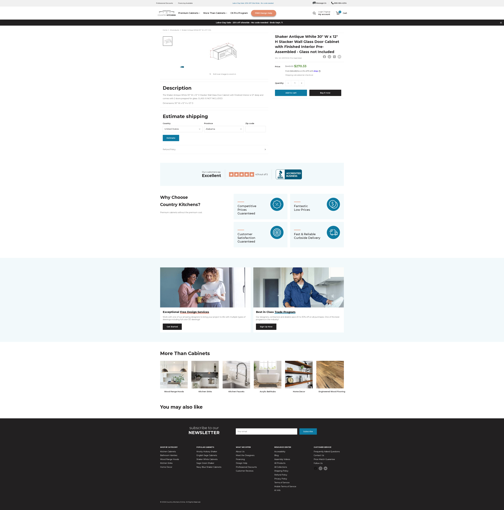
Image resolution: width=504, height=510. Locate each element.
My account (324, 14)
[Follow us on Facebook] (315, 469)
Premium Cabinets (188, 13)
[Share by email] (339, 57)
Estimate (171, 138)
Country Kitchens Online (175, 502)
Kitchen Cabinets (168, 451)
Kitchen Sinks (166, 463)
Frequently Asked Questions (327, 451)
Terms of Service (282, 482)
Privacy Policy (280, 479)
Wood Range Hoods (169, 459)
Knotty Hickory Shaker (206, 451)
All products (174, 30)
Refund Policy (169, 149)
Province (208, 123)
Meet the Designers (245, 455)
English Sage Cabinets (206, 455)
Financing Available (185, 3)
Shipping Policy (281, 471)
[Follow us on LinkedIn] (325, 468)
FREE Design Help (263, 13)
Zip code (249, 123)
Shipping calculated (293, 75)
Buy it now (325, 93)
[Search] (314, 13)
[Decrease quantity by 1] (288, 83)
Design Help (241, 463)
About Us (240, 451)
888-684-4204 (340, 3)
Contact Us (319, 455)
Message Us (321, 3)
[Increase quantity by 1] (301, 83)
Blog (276, 455)
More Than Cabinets (214, 13)
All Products (279, 463)
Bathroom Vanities (168, 455)
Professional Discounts (164, 3)
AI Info (277, 490)
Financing (240, 459)
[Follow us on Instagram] (320, 468)
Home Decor (166, 467)
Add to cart (290, 93)
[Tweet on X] (334, 57)
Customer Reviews (244, 471)
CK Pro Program (239, 13)
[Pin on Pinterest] (329, 57)
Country (166, 123)
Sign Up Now (266, 327)
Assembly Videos (282, 459)
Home (165, 30)
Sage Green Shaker (205, 463)
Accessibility (279, 451)
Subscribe (308, 431)
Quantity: (279, 83)
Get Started (172, 327)
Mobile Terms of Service (285, 486)
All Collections (280, 467)
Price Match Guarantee (324, 459)
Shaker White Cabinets (206, 459)
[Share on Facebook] (324, 57)
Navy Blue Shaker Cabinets (208, 467)
